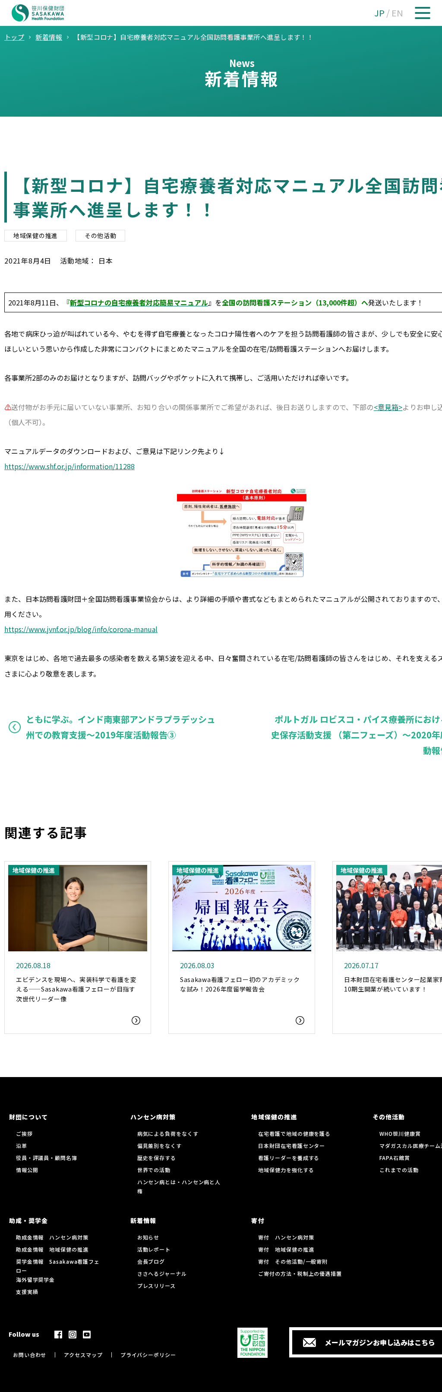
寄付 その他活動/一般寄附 (293, 1261)
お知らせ (148, 1237)
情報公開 (27, 1169)
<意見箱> (388, 407)
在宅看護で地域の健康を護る (294, 1133)
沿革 (21, 1145)
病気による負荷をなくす (168, 1133)
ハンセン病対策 (153, 1116)
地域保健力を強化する (286, 1169)
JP (379, 12)
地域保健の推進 (35, 235)
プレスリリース (156, 1285)
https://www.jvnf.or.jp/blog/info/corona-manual (81, 629)
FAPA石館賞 (394, 1157)
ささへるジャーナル (162, 1273)
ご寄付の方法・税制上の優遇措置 (300, 1273)
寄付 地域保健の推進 (286, 1249)
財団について (28, 1116)
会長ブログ (151, 1261)
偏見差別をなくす (159, 1145)
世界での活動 (153, 1169)
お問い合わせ (29, 1354)
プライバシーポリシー (148, 1354)
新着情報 (143, 1220)
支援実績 (27, 1291)
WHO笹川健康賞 (399, 1133)
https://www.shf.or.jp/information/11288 (69, 466)
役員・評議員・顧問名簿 (46, 1157)
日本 (105, 260)
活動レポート (153, 1249)
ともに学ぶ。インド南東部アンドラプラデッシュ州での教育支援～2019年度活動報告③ (120, 727)
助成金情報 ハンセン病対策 (52, 1237)
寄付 (257, 1220)
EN (397, 12)
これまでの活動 (398, 1169)
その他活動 (101, 235)
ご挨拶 (24, 1133)
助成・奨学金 (28, 1220)
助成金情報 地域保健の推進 (52, 1249)
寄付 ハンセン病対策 (286, 1237)
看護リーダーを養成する (288, 1157)
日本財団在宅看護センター (291, 1145)
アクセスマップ (83, 1354)
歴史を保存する (156, 1157)
